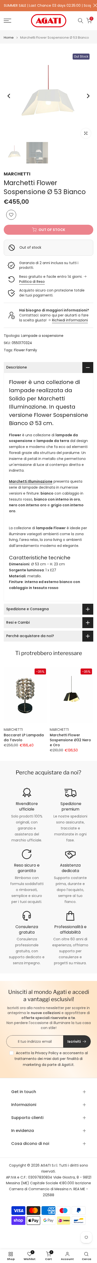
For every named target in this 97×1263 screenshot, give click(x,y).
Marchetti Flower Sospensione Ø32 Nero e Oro (70, 740)
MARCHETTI (17, 174)
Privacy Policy (46, 1052)
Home (9, 37)
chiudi (94, 5)
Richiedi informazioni (70, 320)
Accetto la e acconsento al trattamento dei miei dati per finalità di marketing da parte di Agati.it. (51, 1058)
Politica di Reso (32, 281)
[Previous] (9, 95)
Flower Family (25, 350)
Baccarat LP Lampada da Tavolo (24, 738)
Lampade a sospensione (42, 335)
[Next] (87, 95)
